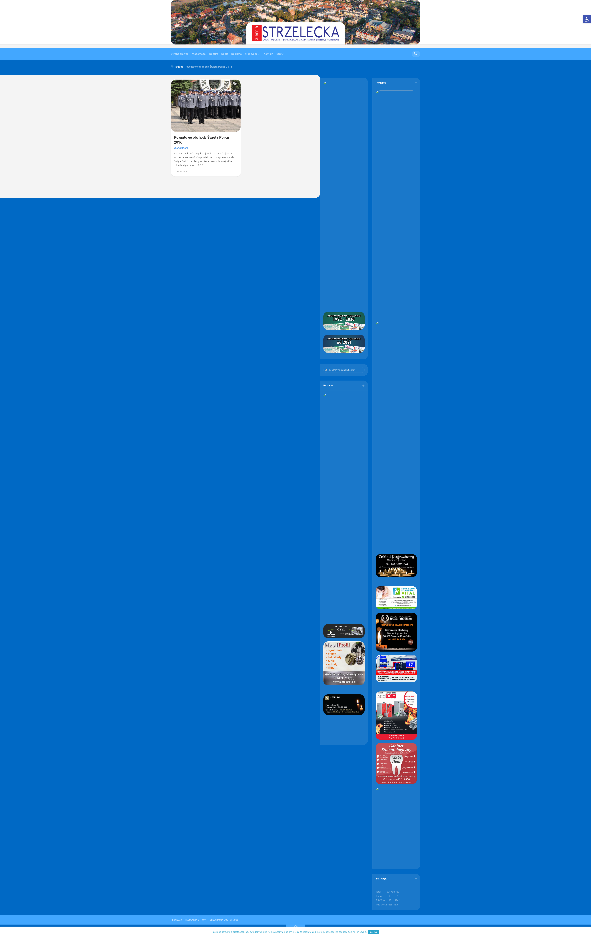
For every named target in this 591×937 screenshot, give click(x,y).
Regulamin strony (196, 920)
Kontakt (268, 53)
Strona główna (179, 53)
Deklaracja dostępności (224, 920)
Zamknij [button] (373, 932)
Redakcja (176, 920)
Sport (224, 53)
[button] (587, 19)
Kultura (213, 53)
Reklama (236, 53)
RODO (279, 53)
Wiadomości (198, 53)
